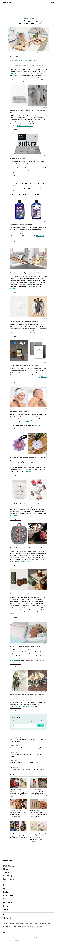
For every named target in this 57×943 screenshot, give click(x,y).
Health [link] (6, 869)
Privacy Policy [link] (28, 940)
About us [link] (5, 923)
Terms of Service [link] (36, 940)
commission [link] (33, 64)
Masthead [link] (12, 923)
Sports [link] (6, 872)
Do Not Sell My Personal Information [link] (32, 926)
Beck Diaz (18, 60)
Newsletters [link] (8, 879)
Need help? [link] (6, 930)
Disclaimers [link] (6, 926)
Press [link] (21, 923)
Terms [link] (31, 923)
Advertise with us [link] (16, 926)
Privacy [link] (36, 923)
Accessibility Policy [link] (44, 923)
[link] (7, 2)
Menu (52, 2)
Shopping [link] (7, 876)
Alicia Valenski (33, 60)
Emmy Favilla (24, 60)
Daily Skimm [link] (8, 866)
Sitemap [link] (5, 932)
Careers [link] (26, 923)
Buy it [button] (15, 129)
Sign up (41, 725)
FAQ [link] (17, 923)
